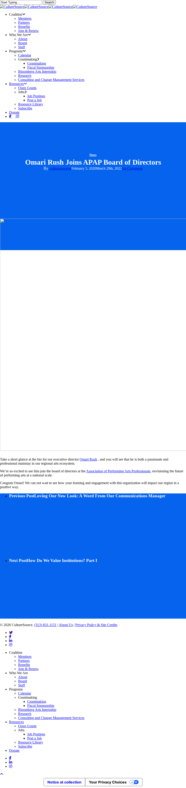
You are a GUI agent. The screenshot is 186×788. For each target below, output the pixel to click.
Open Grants (27, 726)
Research (24, 714)
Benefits (24, 665)
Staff (21, 685)
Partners (24, 661)
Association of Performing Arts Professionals (118, 471)
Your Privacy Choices (108, 782)
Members (25, 657)
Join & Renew (28, 669)
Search (49, 2)
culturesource (60, 168)
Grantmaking (36, 701)
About (22, 677)
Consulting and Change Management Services (51, 718)
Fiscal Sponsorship (40, 705)
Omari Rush (88, 459)
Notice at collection (64, 782)
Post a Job (34, 738)
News (92, 155)
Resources (16, 722)
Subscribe (25, 746)
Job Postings (36, 734)
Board (22, 681)
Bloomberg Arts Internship (37, 710)
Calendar (24, 693)
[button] (1, 774)
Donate (14, 750)
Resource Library (30, 742)
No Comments (132, 168)
